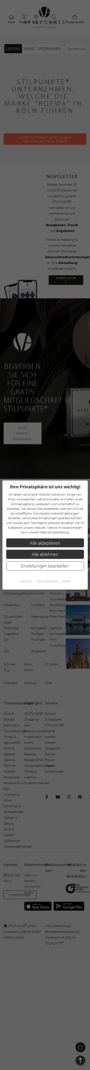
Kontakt (66, 581)
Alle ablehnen (45, 554)
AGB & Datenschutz (47, 581)
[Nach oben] (80, 1060)
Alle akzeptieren (45, 543)
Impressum (25, 581)
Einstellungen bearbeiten (45, 566)
